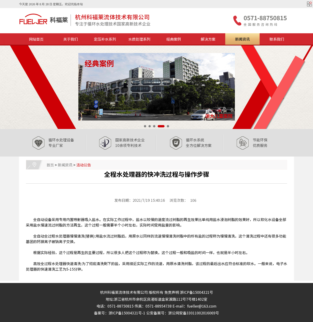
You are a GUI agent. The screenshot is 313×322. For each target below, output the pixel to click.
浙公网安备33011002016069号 (193, 313)
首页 (50, 165)
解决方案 (208, 39)
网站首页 (36, 39)
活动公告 (83, 165)
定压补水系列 (105, 39)
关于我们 (70, 39)
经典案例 (173, 39)
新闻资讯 (242, 39)
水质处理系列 (139, 39)
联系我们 (276, 39)
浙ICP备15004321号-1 (127, 313)
